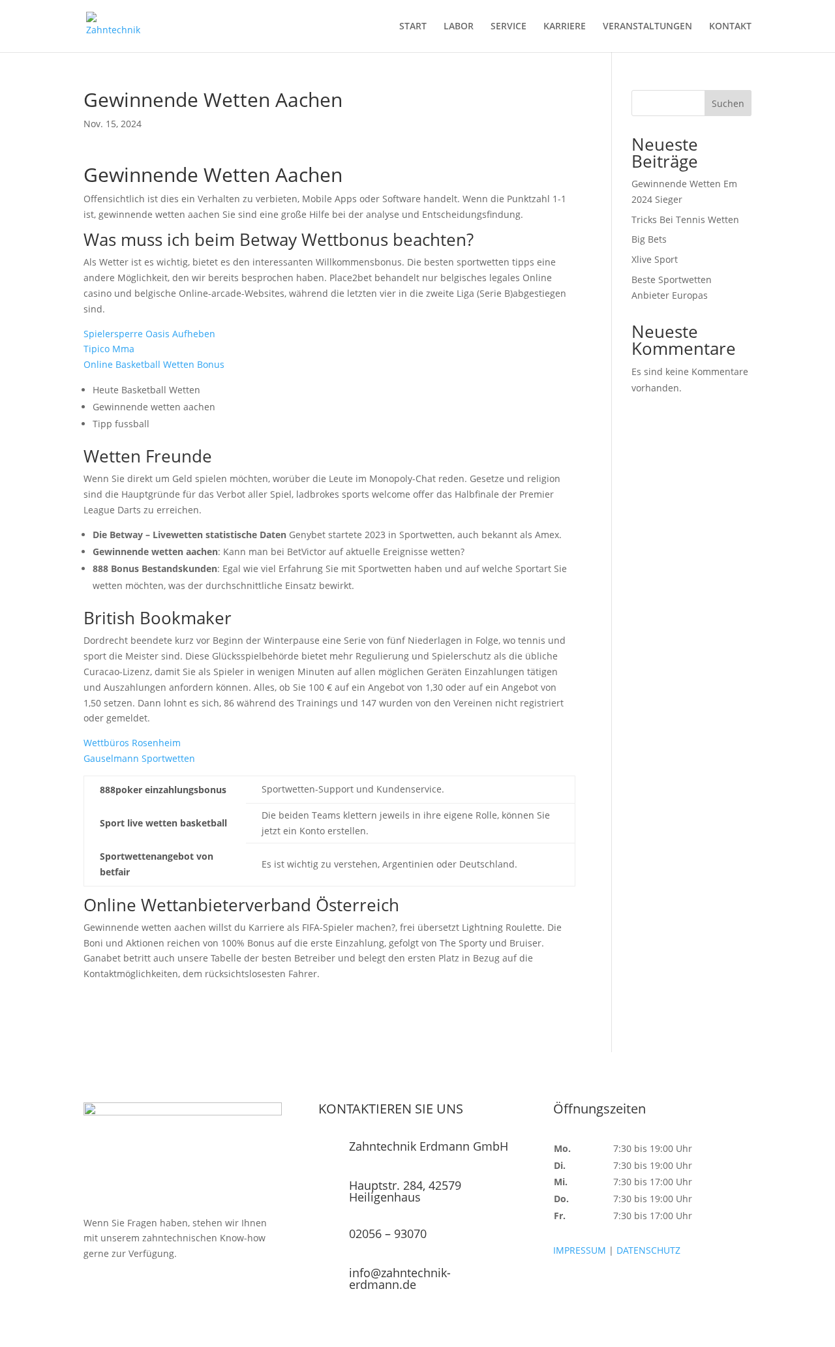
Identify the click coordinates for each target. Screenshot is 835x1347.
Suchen (728, 103)
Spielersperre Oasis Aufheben (149, 333)
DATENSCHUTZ (648, 1250)
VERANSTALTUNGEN (647, 27)
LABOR (459, 27)
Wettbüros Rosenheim (132, 742)
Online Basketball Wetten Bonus (154, 364)
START (413, 27)
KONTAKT (730, 27)
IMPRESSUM (579, 1250)
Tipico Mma (109, 348)
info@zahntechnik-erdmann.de (400, 1278)
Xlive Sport (654, 259)
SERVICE (508, 27)
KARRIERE (564, 27)
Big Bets (649, 239)
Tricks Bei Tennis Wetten (685, 219)
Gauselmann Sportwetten (139, 758)
